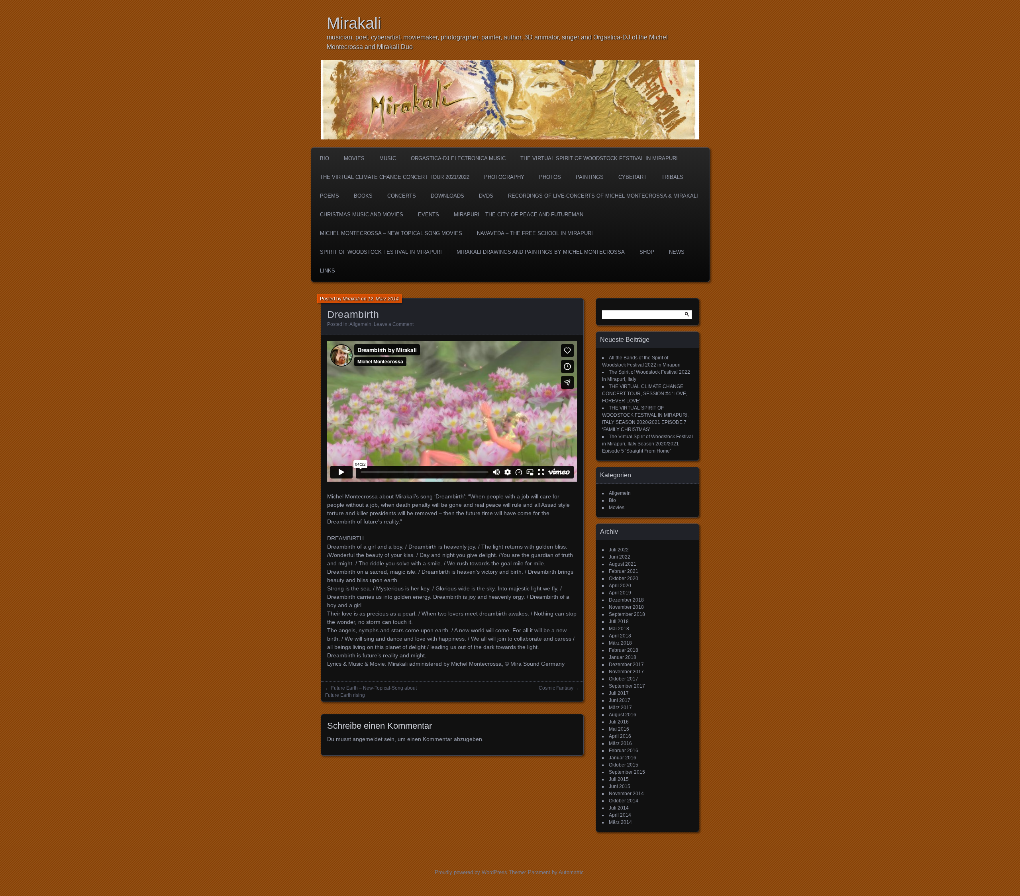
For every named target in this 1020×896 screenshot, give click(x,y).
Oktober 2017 (623, 679)
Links (327, 271)
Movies (354, 158)
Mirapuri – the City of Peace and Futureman (518, 215)
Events (428, 215)
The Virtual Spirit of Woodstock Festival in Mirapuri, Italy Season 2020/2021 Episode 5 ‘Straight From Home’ (647, 444)
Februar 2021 (623, 571)
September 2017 (627, 686)
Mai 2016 (619, 729)
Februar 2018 (623, 650)
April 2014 (620, 815)
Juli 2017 (619, 693)
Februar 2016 (623, 750)
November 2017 (626, 671)
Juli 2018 (619, 621)
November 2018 (626, 607)
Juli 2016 (619, 722)
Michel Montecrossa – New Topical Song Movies (391, 233)
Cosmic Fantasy (556, 688)
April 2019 (620, 593)
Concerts (401, 196)
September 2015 (627, 772)
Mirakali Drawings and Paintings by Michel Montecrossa (541, 252)
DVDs (486, 196)
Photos (550, 177)
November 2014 (626, 793)
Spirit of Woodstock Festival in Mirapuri (381, 252)
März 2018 (620, 643)
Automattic (571, 872)
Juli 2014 (619, 808)
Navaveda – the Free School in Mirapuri (535, 233)
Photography (504, 177)
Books (363, 196)
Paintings (590, 177)
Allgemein (360, 324)
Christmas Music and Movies (361, 215)
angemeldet (367, 739)
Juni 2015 (619, 786)
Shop (646, 252)
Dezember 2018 (626, 600)
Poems (329, 196)
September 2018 (627, 614)
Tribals (672, 177)
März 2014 (620, 822)
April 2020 (620, 585)
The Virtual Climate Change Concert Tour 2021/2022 (394, 177)
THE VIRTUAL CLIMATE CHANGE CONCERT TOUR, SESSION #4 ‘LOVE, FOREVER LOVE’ (644, 394)
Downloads (447, 196)
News (677, 252)
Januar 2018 (622, 657)
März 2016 (620, 743)
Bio (324, 158)
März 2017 (620, 707)
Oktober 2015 (623, 765)
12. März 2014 (383, 299)
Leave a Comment (394, 324)
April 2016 (620, 736)
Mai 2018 (619, 628)
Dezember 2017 (626, 664)
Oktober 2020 (623, 578)
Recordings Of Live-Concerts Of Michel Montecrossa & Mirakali (603, 196)
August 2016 (622, 715)
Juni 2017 (619, 700)
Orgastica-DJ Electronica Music (458, 158)
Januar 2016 (622, 758)
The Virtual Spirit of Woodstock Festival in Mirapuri (599, 158)
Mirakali (354, 23)
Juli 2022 (619, 550)
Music (387, 158)
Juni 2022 (619, 557)
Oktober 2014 (623, 801)
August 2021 (622, 564)
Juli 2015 (619, 779)
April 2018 (620, 636)
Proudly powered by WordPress (471, 872)
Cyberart (632, 177)
